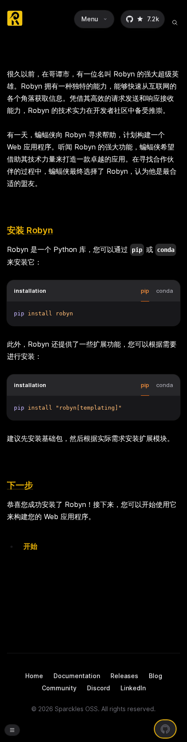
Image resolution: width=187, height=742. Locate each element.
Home (34, 675)
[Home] (15, 19)
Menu (89, 19)
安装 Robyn (30, 230)
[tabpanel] (93, 313)
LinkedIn (133, 688)
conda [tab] (164, 290)
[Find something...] (175, 19)
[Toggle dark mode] (12, 730)
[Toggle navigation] (12, 730)
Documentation (76, 675)
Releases (124, 675)
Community (59, 688)
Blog (155, 675)
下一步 (20, 485)
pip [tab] (145, 290)
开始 (30, 546)
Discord (98, 688)
